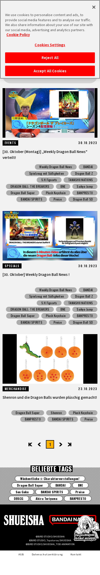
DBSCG (18, 498)
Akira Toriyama (46, 498)
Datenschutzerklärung (47, 554)
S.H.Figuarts (49, 179)
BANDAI (88, 166)
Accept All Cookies (50, 70)
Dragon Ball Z (84, 173)
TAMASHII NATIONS (80, 179)
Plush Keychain (56, 192)
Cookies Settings (50, 44)
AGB (21, 554)
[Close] (93, 7)
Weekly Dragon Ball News (55, 166)
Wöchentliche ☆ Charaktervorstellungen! (49, 478)
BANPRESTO (85, 192)
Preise (58, 199)
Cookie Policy (18, 34)
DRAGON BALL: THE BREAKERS (30, 186)
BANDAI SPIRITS (31, 199)
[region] (50, 39)
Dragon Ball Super (23, 192)
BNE (63, 186)
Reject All (50, 57)
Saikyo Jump (85, 186)
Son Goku (22, 491)
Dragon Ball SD (83, 199)
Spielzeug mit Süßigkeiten (46, 173)
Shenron (56, 412)
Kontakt (76, 554)
